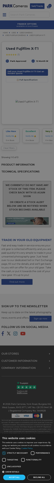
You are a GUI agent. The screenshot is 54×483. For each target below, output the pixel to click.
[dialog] (27, 458)
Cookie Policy (27, 448)
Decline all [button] (39, 477)
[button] (27, 471)
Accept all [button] (14, 477)
